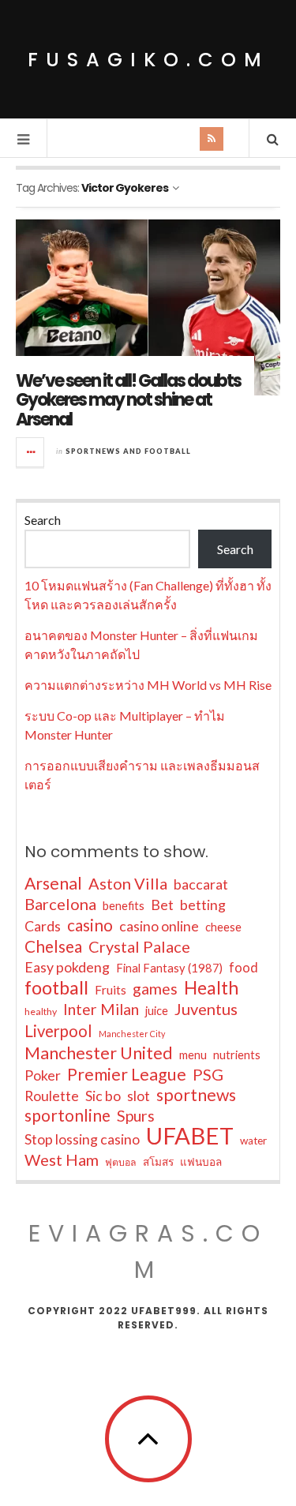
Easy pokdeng (67, 967)
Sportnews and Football (128, 451)
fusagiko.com (148, 60)
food (243, 967)
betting (203, 904)
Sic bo (103, 1095)
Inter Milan (101, 1009)
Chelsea (53, 946)
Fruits (110, 990)
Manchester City (132, 1033)
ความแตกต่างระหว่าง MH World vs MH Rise (148, 684)
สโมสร (158, 1162)
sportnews (196, 1094)
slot (138, 1095)
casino (90, 925)
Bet (162, 904)
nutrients (236, 1055)
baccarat (201, 884)
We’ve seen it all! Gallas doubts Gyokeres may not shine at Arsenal (128, 400)
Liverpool (58, 1030)
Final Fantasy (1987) (169, 968)
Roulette (51, 1095)
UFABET (190, 1135)
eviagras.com (148, 1251)
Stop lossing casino (82, 1139)
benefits (123, 905)
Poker (42, 1075)
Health (211, 987)
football (56, 987)
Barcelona (60, 903)
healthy (40, 1011)
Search (42, 519)
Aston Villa (127, 883)
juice (156, 1010)
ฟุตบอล (121, 1162)
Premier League (126, 1074)
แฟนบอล (201, 1162)
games (155, 989)
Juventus (206, 1008)
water (253, 1140)
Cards (42, 926)
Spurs (136, 1116)
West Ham (61, 1159)
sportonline (67, 1115)
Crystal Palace (139, 946)
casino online (159, 926)
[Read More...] (31, 452)
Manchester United (98, 1052)
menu (193, 1055)
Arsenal (53, 883)
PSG (208, 1074)
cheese (223, 927)
